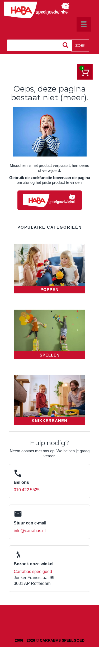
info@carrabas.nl (30, 530)
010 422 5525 (27, 490)
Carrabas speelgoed (33, 571)
